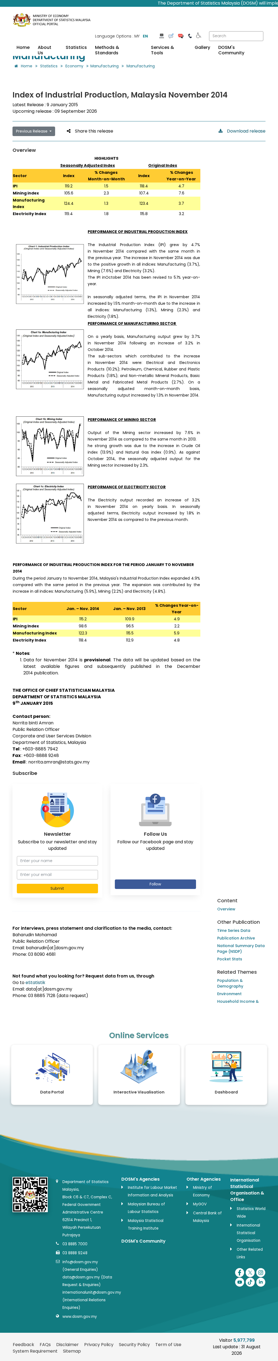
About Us (44, 50)
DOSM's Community (231, 50)
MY (137, 36)
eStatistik (35, 982)
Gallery (202, 47)
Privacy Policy (98, 1344)
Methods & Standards (107, 50)
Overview (226, 909)
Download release (244, 131)
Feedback (23, 1344)
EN (145, 36)
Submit (57, 888)
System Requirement (35, 1351)
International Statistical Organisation (248, 1233)
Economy (74, 66)
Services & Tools (162, 50)
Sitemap (72, 1351)
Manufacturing (104, 66)
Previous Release (32, 131)
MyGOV (200, 1204)
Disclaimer (67, 1344)
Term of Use (168, 1344)
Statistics (76, 47)
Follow (155, 884)
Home (23, 47)
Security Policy (134, 1344)
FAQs (45, 1344)
